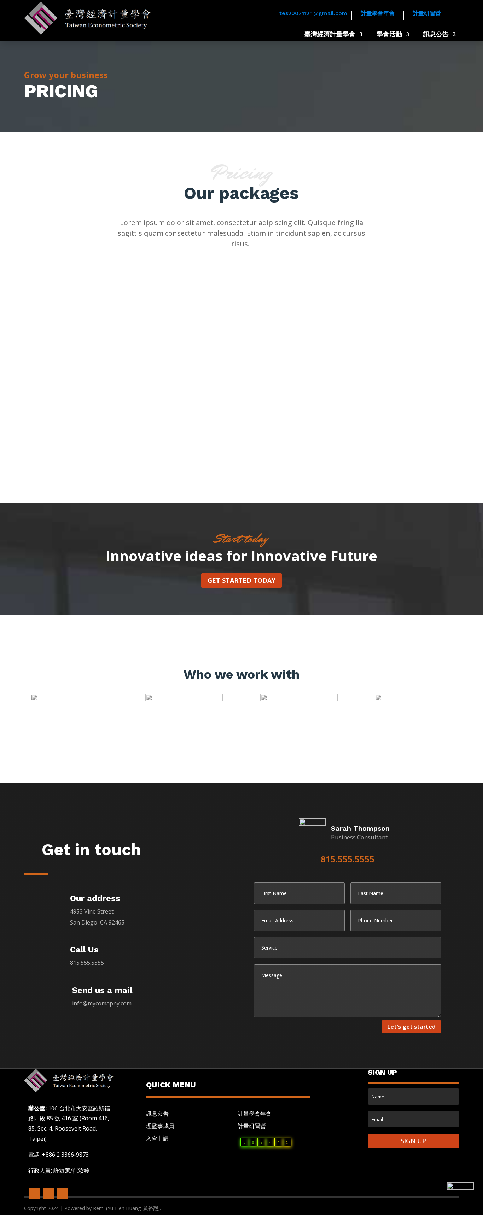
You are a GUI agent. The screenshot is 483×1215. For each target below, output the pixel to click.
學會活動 (389, 35)
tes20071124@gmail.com (313, 13)
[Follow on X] (48, 1193)
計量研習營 (427, 13)
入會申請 (157, 1138)
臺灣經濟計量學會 (329, 35)
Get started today (241, 580)
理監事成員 (160, 1126)
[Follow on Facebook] (34, 1193)
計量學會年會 (378, 13)
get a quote (96, 443)
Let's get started (411, 1027)
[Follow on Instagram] (62, 1193)
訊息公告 (436, 35)
